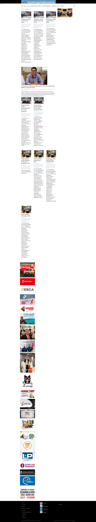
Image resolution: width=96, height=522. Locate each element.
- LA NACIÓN (44, 509)
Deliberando (45, 89)
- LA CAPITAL (45, 506)
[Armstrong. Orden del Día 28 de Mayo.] (51, 14)
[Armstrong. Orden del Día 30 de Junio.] (26, 14)
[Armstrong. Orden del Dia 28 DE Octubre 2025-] (51, 153)
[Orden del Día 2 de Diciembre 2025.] (39, 153)
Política (35, 27)
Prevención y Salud (25, 508)
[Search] (74, 6)
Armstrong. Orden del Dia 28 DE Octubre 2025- (51, 160)
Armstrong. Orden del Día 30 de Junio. (26, 21)
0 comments (33, 89)
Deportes (24, 510)
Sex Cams (2, 4)
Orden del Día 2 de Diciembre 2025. (38, 160)
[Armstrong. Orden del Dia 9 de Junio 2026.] (39, 14)
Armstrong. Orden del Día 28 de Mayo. (51, 21)
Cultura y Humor (41, 89)
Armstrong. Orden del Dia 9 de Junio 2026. (38, 21)
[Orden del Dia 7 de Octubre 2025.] (26, 209)
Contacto (24, 517)
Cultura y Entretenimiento (27, 512)
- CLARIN (44, 503)
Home (23, 502)
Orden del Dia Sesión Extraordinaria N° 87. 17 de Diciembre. (25, 108)
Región (37, 27)
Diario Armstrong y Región (51, 89)
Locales (22, 90)
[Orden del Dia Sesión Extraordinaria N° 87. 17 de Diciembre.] (26, 100)
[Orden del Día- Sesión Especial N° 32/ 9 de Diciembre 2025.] (26, 154)
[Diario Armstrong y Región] (38, 1)
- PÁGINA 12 (44, 512)
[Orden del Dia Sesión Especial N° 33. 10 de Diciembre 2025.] (39, 100)
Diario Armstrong (29, 89)
